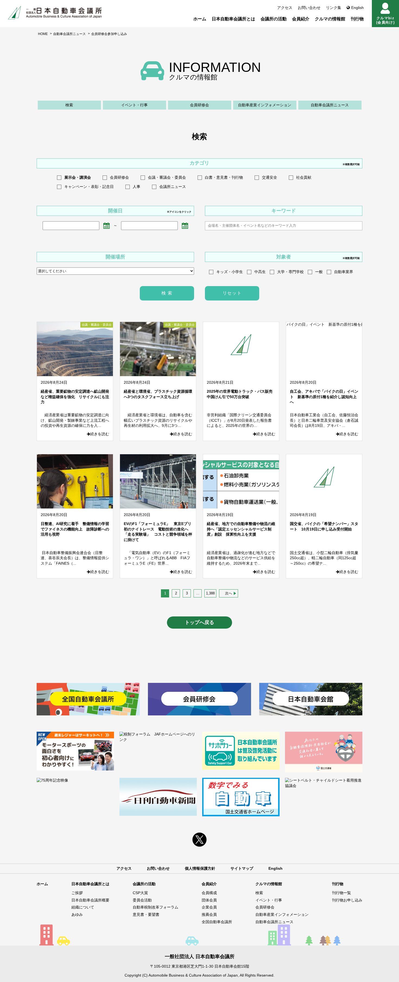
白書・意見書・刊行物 (224, 177)
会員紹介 (300, 19)
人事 (136, 186)
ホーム (199, 19)
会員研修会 (199, 105)
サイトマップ (241, 868)
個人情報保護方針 (200, 868)
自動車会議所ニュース (69, 34)
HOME (43, 34)
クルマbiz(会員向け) (385, 20)
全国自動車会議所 (217, 922)
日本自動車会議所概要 (90, 900)
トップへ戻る (199, 622)
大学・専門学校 (290, 272)
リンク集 (333, 7)
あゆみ (77, 914)
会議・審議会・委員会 (167, 177)
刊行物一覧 (341, 893)
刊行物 (357, 19)
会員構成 (209, 893)
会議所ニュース (172, 186)
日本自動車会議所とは (233, 19)
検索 (69, 105)
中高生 (260, 272)
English (357, 7)
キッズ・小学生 (229, 272)
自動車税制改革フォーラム (155, 907)
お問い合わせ (309, 7)
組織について (82, 907)
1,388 (210, 593)
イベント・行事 (134, 105)
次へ (228, 593)
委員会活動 (142, 900)
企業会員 (209, 907)
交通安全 (269, 177)
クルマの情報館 (330, 19)
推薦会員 (209, 914)
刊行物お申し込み (347, 900)
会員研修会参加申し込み (109, 34)
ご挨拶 (77, 893)
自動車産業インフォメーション (264, 105)
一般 (319, 272)
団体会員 (209, 900)
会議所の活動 (274, 19)
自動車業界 (343, 272)
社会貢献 (303, 177)
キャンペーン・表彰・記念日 (89, 186)
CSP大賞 (140, 893)
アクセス (284, 7)
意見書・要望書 (146, 914)
